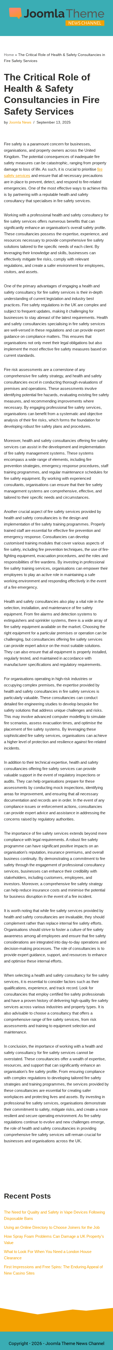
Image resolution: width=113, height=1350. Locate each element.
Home (9, 55)
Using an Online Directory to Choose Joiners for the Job (52, 1227)
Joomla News (20, 122)
